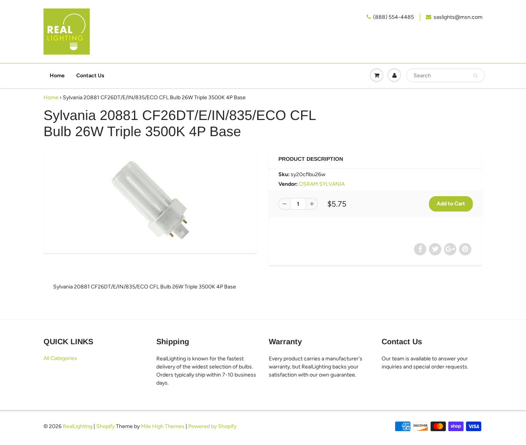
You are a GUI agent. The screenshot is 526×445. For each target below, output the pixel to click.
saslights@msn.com (458, 17)
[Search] (475, 76)
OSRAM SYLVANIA (322, 184)
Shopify (105, 426)
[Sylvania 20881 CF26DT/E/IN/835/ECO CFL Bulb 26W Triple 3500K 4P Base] (150, 200)
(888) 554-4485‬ (393, 17)
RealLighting (77, 426)
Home (57, 75)
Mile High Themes (162, 426)
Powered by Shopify (212, 426)
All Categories (60, 358)
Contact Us (90, 75)
